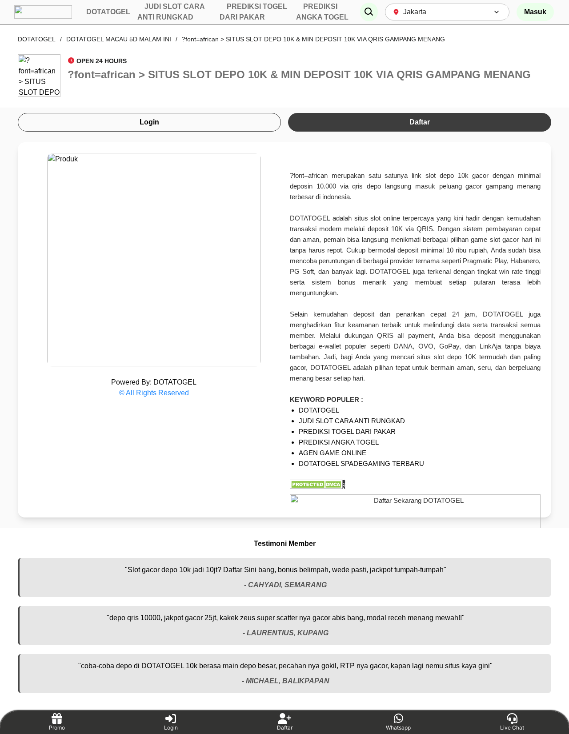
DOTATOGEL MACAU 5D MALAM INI (118, 39)
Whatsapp (398, 727)
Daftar (419, 122)
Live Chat (512, 727)
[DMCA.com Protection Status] (415, 484)
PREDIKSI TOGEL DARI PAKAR (347, 431)
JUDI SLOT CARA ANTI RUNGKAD (352, 421)
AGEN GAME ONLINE (332, 453)
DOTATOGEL (37, 39)
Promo (57, 727)
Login (149, 122)
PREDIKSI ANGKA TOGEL (339, 442)
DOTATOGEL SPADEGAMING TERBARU (361, 463)
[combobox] (447, 12)
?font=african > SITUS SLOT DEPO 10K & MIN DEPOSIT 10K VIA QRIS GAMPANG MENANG (313, 39)
